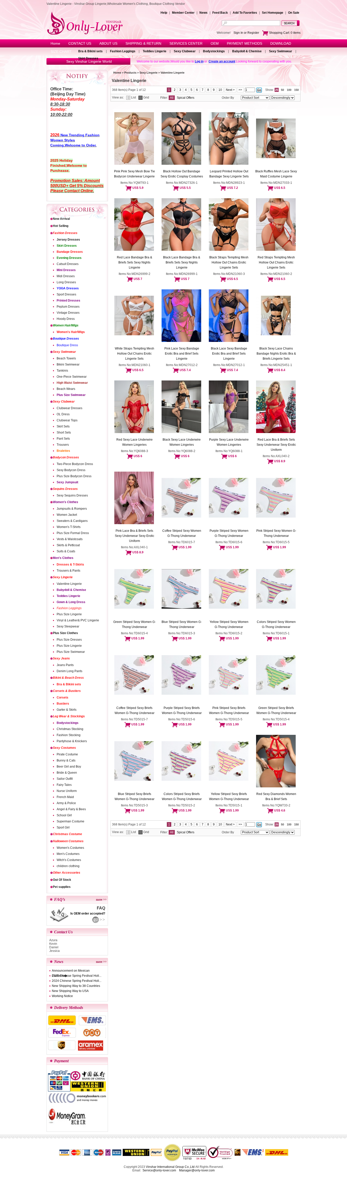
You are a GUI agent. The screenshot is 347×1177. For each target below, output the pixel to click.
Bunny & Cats (66, 760)
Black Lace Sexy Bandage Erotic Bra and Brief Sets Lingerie (229, 353)
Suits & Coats (66, 551)
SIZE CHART (61, 51)
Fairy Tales (64, 785)
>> (240, 90)
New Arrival (61, 219)
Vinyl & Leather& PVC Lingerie (78, 620)
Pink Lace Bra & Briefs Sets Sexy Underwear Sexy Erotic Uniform (134, 536)
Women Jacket (67, 515)
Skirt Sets (63, 426)
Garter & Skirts (66, 709)
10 (220, 90)
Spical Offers (185, 98)
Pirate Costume (67, 754)
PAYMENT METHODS (244, 43)
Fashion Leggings (122, 51)
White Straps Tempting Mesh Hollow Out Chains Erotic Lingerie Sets (134, 353)
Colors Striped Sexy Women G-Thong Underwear (276, 624)
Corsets (62, 697)
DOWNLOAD (280, 43)
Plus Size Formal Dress (73, 533)
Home (55, 43)
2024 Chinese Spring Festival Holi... (76, 981)
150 (296, 89)
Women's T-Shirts (69, 527)
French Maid (65, 797)
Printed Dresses (68, 300)
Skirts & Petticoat (68, 545)
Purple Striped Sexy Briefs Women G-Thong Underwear (182, 710)
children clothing (68, 866)
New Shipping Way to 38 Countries (76, 986)
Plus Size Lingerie (69, 614)
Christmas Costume (67, 834)
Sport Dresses (66, 294)
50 (282, 89)
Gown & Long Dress (71, 602)
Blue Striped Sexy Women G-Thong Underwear (182, 624)
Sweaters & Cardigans (72, 521)
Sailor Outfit (65, 779)
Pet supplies (62, 887)
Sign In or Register (246, 33)
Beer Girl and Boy (69, 766)
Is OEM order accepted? (87, 913)
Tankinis (62, 370)
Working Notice (62, 996)
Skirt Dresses (88, 58)
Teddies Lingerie (154, 51)
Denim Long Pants (69, 671)
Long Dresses (66, 282)
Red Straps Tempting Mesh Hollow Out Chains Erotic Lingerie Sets (276, 262)
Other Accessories (66, 872)
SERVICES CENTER (185, 43)
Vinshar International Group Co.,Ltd (170, 1167)
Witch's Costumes (69, 860)
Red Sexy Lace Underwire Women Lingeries (134, 442)
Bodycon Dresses (66, 457)
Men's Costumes (68, 854)
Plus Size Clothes (65, 633)
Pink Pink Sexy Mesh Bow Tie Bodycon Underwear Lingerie (134, 174)
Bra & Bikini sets (90, 51)
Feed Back (220, 12)
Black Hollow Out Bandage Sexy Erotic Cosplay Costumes (182, 174)
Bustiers (63, 703)
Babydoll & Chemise (247, 51)
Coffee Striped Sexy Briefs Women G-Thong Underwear (134, 710)
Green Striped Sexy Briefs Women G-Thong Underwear (276, 710)
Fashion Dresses (65, 233)
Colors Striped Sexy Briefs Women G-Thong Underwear (182, 796)
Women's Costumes (70, 848)
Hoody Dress (66, 319)
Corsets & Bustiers (67, 691)
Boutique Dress (67, 345)
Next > (230, 90)
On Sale (293, 12)
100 (289, 89)
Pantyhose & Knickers (72, 741)
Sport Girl (63, 827)
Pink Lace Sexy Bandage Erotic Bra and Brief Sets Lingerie (181, 353)
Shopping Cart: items (284, 33)
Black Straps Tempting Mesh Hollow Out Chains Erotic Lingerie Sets (228, 262)
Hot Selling (60, 226)
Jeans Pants (65, 665)
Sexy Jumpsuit (67, 482)
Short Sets (64, 432)
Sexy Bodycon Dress (71, 470)
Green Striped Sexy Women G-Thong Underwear (134, 624)
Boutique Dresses (66, 338)
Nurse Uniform (67, 791)
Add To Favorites (245, 12)
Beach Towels (66, 358)
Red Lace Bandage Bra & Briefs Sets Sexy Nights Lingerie (134, 262)
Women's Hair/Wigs (71, 332)
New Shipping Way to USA (70, 991)
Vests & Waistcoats (70, 539)
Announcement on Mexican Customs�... (71, 971)
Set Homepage (272, 12)
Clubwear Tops (67, 420)
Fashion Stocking (69, 735)
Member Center (183, 12)
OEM (215, 43)
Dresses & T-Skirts (70, 564)
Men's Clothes (63, 558)
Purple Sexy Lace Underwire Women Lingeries (229, 442)
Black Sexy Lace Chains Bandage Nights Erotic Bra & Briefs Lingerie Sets (276, 353)
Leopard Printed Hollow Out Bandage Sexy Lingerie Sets (229, 174)
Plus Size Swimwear (71, 395)
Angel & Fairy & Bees (71, 809)
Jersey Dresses (68, 239)
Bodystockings (214, 51)
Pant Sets (63, 438)
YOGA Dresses (68, 288)
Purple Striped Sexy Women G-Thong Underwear (229, 533)
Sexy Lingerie (63, 577)
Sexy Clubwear (185, 51)
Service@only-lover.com (159, 1170)
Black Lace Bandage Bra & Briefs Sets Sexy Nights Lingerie (181, 262)
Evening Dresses (69, 258)
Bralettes (63, 451)
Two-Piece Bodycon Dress (75, 464)
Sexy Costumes (64, 748)
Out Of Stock (62, 880)
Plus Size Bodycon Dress (74, 476)
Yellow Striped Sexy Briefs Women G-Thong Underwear (229, 796)
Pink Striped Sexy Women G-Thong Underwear (276, 533)
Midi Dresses (66, 276)
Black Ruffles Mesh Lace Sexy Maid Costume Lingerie (276, 174)
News (203, 12)
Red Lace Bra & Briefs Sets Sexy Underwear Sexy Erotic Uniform (276, 445)
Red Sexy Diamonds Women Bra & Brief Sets (276, 796)
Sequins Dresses (65, 489)
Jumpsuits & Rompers (72, 508)
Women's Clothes (65, 502)
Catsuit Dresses (67, 264)
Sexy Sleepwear (68, 626)
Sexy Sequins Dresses (72, 495)
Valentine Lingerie (69, 584)
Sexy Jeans (61, 658)
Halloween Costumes (68, 841)
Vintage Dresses (68, 312)
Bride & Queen (67, 772)
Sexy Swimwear (280, 51)
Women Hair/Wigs (65, 325)
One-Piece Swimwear (72, 376)
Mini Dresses (66, 270)
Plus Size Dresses (69, 639)
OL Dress (63, 414)
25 (276, 89)
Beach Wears (66, 389)
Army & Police (66, 803)
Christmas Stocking (70, 729)
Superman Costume (70, 821)
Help (164, 12)
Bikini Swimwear (68, 364)
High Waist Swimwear (72, 383)
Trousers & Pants (68, 570)
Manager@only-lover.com (197, 1170)
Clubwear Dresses (69, 408)
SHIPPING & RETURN (143, 43)
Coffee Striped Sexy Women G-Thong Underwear (181, 533)
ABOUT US (108, 43)
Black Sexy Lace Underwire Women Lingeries (182, 442)
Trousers (63, 444)
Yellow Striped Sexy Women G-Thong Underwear (229, 624)
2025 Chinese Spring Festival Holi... (76, 975)
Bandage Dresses (70, 252)
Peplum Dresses (68, 306)
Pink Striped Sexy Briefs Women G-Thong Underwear (229, 710)
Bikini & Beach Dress (68, 677)
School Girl (64, 815)
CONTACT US (79, 43)
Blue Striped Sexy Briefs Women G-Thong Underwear (134, 796)
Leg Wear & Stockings (69, 716)
